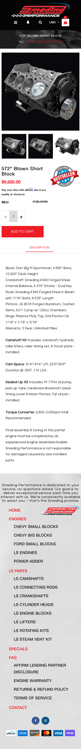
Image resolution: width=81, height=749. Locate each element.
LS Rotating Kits (31, 630)
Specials (18, 648)
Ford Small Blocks (35, 543)
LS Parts (18, 570)
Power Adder (28, 561)
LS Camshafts (29, 578)
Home (15, 510)
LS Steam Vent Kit (33, 639)
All (21, 41)
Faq (13, 657)
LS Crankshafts (31, 595)
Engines (17, 518)
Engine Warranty (33, 680)
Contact (18, 707)
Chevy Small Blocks (36, 526)
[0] (65, 22)
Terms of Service (33, 697)
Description (39, 247)
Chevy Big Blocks (33, 535)
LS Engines (25, 552)
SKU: (5, 202)
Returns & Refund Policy (41, 689)
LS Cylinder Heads (33, 604)
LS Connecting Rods (36, 587)
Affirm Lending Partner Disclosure (40, 668)
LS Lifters (25, 621)
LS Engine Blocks (33, 613)
